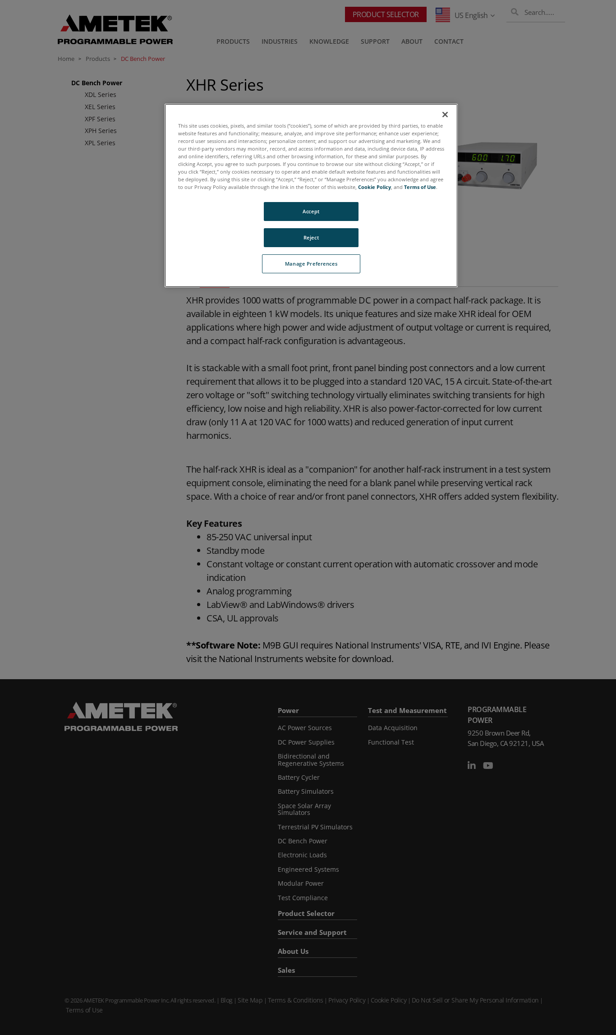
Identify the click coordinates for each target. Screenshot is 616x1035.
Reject (311, 237)
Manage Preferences (311, 263)
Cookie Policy (374, 187)
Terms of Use (420, 187)
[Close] (445, 114)
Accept (311, 211)
